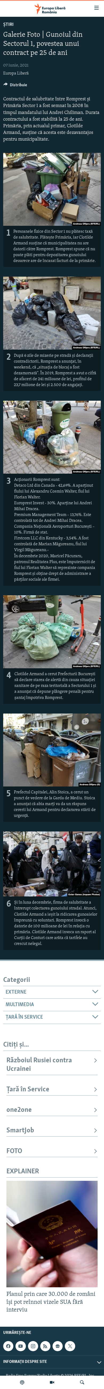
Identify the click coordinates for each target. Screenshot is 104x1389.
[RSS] (45, 1346)
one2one (19, 1110)
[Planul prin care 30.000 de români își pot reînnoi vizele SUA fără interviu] (52, 1234)
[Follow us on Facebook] (8, 1346)
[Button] (15, 86)
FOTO (14, 1151)
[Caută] (82, 1382)
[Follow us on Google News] (58, 1346)
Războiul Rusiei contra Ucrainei (39, 1065)
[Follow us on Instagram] (33, 1346)
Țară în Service (27, 1089)
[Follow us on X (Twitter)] (70, 1346)
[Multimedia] (52, 1382)
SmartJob (20, 1130)
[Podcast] (22, 1382)
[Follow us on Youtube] (20, 1346)
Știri (8, 24)
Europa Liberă (16, 73)
